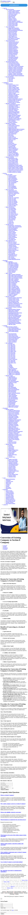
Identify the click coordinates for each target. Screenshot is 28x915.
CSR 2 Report (11, 183)
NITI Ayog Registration (13, 181)
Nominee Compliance (12, 122)
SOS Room (8, 487)
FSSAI (7, 332)
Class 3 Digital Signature (13, 327)
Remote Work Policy (12, 454)
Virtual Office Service (12, 37)
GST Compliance (12, 210)
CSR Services (11, 184)
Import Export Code (12, 32)
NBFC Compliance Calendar (14, 290)
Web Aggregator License (13, 301)
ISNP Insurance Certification (14, 305)
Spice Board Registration (13, 381)
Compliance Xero (9, 481)
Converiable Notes (12, 239)
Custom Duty (11, 222)
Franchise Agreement (12, 415)
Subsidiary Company (12, 19)
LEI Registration (11, 403)
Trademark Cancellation (13, 52)
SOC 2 (9, 363)
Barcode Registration (12, 388)
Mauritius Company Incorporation (15, 74)
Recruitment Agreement (13, 437)
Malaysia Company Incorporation (15, 71)
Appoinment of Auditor (13, 105)
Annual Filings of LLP (13, 108)
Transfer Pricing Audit (12, 204)
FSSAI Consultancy (12, 341)
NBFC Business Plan (12, 282)
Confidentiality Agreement (13, 420)
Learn (4, 477)
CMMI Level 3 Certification (14, 373)
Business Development (13, 39)
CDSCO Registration (12, 395)
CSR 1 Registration (12, 182)
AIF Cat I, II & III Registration (14, 316)
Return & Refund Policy (13, 450)
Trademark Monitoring (13, 53)
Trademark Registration (13, 43)
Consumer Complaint (12, 462)
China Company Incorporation (14, 72)
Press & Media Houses (10, 501)
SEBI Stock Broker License (14, 317)
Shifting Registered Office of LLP (15, 130)
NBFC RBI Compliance (13, 280)
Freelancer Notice (12, 467)
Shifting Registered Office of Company (16, 129)
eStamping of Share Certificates (14, 118)
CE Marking (10, 367)
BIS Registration (11, 400)
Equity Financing (11, 233)
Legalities (8, 484)
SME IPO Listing (12, 324)
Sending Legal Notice (12, 459)
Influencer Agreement (12, 423)
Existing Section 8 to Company (14, 172)
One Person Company (12, 14)
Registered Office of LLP (13, 101)
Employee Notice (11, 468)
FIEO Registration (12, 380)
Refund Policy (11, 448)
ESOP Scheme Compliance (14, 125)
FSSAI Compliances (12, 340)
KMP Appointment (12, 147)
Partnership (5, 489)
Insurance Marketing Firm (13, 302)
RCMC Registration (12, 379)
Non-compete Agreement (13, 438)
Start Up (5, 8)
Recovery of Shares (12, 243)
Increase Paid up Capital (13, 90)
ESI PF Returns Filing (12, 114)
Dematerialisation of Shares (14, 119)
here (13, 910)
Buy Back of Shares (12, 144)
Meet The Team (10, 891)
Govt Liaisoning (11, 253)
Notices (7, 458)
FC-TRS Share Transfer (13, 267)
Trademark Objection (12, 44)
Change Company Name (13, 84)
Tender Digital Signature (13, 330)
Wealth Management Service (14, 259)
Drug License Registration (13, 389)
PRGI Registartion (12, 391)
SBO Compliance (12, 120)
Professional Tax (11, 219)
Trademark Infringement (13, 47)
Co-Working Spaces (10, 493)
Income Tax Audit (12, 198)
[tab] (14, 795)
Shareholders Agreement (13, 417)
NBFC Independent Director (14, 289)
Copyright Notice (11, 466)
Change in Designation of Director (15, 98)
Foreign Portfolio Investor (13, 320)
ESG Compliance (12, 258)
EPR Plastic (10, 383)
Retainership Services (12, 254)
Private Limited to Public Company (15, 167)
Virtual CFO (8, 483)
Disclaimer (10, 445)
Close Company (11, 77)
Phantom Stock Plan (12, 127)
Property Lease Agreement (13, 439)
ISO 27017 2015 (11, 355)
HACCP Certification (12, 368)
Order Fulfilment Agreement (14, 429)
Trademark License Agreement (14, 419)
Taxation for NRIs (12, 205)
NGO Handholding (12, 187)
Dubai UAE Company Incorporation (15, 66)
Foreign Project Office (13, 25)
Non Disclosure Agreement (14, 411)
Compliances (5, 82)
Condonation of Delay (13, 132)
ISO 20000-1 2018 (12, 351)
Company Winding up (12, 152)
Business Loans (11, 252)
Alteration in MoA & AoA (13, 94)
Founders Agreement (12, 418)
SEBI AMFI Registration (13, 313)
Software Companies (10, 498)
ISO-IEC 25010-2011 (12, 359)
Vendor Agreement (12, 426)
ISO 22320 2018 (11, 353)
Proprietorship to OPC (13, 158)
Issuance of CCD (11, 139)
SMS (2, 787)
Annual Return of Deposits (13, 111)
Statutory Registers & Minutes (14, 115)
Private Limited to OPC (13, 160)
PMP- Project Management (13, 372)
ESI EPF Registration (12, 31)
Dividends (10, 141)
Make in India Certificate (13, 405)
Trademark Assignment (13, 50)
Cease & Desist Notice (13, 465)
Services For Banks (12, 248)
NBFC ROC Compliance (13, 279)
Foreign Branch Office (13, 23)
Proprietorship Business (13, 191)
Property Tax (11, 223)
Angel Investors (11, 231)
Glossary (7, 486)
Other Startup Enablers (10, 503)
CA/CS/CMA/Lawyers (10, 500)
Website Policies (9, 444)
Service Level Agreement (13, 412)
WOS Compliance (12, 270)
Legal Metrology (11, 376)
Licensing (5, 325)
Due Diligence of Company (14, 38)
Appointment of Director (13, 96)
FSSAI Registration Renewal (14, 337)
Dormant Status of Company (14, 102)
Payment (25, 892)
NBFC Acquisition (12, 283)
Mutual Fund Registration (13, 318)
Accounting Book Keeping (13, 244)
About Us (13, 886)
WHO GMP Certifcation (13, 370)
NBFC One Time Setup (13, 286)
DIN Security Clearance (13, 155)
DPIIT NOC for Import (13, 407)
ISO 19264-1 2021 (12, 362)
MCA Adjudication (12, 133)
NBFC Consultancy (12, 284)
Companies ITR (11, 195)
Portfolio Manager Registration (14, 323)
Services (5, 173)
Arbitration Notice (12, 476)
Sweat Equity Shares (12, 126)
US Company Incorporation (14, 64)
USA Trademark (11, 55)
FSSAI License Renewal (13, 338)
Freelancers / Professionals (13, 193)
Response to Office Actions (14, 432)
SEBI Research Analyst (13, 311)
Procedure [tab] (5, 549)
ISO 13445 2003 (11, 360)
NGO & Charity (9, 174)
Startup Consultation (12, 33)
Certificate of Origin (12, 382)
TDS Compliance (12, 218)
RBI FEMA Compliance (13, 264)
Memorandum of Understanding (15, 434)
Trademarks (8, 480)
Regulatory (5, 260)
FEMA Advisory (11, 272)
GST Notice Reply (12, 212)
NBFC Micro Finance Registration (15, 275)
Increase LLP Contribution (13, 91)
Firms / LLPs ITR (12, 194)
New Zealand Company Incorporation (16, 75)
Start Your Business (10, 9)
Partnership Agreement (13, 422)
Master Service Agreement (13, 413)
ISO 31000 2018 (11, 361)
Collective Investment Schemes (14, 319)
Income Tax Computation (13, 197)
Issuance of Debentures (13, 138)
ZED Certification (12, 394)
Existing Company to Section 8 (14, 170)
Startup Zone (8, 482)
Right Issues (10, 134)
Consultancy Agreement (13, 433)
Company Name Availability (14, 10)
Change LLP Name (12, 86)
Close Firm (10, 81)
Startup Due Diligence (13, 230)
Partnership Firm (11, 16)
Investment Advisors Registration (15, 312)
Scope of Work (11, 452)
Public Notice (11, 473)
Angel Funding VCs (12, 36)
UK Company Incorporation (14, 65)
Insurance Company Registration (15, 297)
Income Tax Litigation (12, 202)
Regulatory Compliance (10, 123)
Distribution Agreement (13, 430)
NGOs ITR (10, 196)
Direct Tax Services (10, 189)
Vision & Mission (17, 891)
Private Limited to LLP (13, 162)
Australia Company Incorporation (15, 69)
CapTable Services (9, 224)
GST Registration (12, 208)
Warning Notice (11, 472)
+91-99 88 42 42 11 (15, 5)
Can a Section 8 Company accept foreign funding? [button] (12, 861)
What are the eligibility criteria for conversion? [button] (11, 812)
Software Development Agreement (15, 431)
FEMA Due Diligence (12, 268)
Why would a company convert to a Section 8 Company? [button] (13, 803)
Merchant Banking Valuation (14, 309)
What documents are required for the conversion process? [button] (13, 819)
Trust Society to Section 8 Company (15, 169)
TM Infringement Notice (13, 463)
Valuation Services (12, 245)
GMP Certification (12, 369)
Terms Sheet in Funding (13, 416)
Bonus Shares (11, 143)
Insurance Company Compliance (15, 307)
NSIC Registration (12, 387)
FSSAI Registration (12, 333)
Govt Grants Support (12, 188)
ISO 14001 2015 (11, 345)
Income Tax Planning (12, 201)
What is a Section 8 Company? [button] (7, 795)
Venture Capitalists (12, 232)
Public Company (11, 17)
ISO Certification (9, 343)
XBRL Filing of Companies (14, 116)
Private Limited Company (13, 11)
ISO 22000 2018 (11, 348)
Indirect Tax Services (10, 207)
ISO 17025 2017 (11, 354)
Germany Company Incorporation (15, 73)
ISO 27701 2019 (11, 357)
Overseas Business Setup (13, 62)
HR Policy (10, 455)
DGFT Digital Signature (13, 331)
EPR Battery (11, 386)
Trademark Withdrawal (13, 51)
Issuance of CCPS (12, 137)
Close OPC (10, 79)
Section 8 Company (12, 175)
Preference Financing (12, 234)
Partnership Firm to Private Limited (15, 166)
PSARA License (11, 404)
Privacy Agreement (12, 443)
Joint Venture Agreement (13, 425)
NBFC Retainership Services (14, 291)
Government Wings (10, 496)
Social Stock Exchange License (14, 315)
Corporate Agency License (13, 300)
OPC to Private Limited (13, 159)
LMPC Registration (12, 396)
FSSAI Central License (13, 336)
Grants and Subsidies (12, 237)
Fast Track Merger (12, 151)
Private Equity (11, 136)
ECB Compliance (12, 145)
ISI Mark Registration (12, 401)
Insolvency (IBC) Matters (13, 154)
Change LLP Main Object (13, 88)
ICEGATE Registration (13, 398)
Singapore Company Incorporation (15, 67)
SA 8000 (10, 365)
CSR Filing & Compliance (13, 117)
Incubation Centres (9, 495)
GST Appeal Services (12, 215)
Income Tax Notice (12, 200)
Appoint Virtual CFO (12, 34)
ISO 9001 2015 (11, 344)
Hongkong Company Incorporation (15, 68)
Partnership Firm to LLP (13, 164)
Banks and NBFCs (10, 494)
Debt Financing (11, 238)
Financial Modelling (12, 229)
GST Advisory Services (13, 214)
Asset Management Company (14, 322)
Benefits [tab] (5, 546)
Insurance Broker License (13, 298)
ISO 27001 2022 (11, 350)
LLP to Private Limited (13, 161)
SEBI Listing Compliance (13, 310)
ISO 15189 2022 (11, 358)
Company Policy (11, 456)
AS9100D (10, 366)
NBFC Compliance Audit (13, 287)
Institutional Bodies (10, 497)
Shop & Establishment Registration (15, 30)
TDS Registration (12, 216)
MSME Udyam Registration (14, 29)
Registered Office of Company (14, 100)
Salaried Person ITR (12, 190)
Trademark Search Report (13, 41)
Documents (5, 408)
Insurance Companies (10, 296)
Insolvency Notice (12, 475)
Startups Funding (11, 251)
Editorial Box (8, 488)
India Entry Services (12, 241)
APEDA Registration (12, 377)
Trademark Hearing (12, 45)
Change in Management (13, 148)
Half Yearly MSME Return (13, 112)
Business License (9, 375)
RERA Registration (12, 390)
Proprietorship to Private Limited (15, 165)
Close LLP (10, 80)
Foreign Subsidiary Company (14, 21)
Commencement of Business (14, 104)
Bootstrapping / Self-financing (14, 225)
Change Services (9, 83)
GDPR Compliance (12, 451)
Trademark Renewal (12, 48)
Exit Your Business (10, 76)
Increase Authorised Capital (14, 89)
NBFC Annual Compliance (14, 288)
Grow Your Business (10, 26)
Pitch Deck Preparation (13, 227)
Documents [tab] (5, 547)
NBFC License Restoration (14, 281)
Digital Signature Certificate (11, 326)
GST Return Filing (12, 209)
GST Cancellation (12, 211)
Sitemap (17, 894)
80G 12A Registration (12, 179)
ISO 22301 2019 (11, 352)
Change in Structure (10, 157)
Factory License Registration (14, 393)
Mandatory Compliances (11, 103)
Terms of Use (11, 447)
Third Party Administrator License (15, 303)
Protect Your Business (10, 40)
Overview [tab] (5, 545)
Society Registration (12, 177)
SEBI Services (9, 308)
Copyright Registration (13, 58)
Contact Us (5, 504)
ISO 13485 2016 (11, 346)
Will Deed (10, 440)
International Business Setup (12, 61)
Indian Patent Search (12, 59)
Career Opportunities (8, 892)
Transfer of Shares (12, 93)
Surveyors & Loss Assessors (14, 304)
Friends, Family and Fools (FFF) (15, 226)
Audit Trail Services (12, 255)
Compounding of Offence (13, 131)
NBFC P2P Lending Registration (15, 276)
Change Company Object (13, 87)
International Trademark (13, 57)
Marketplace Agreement (13, 427)
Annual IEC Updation (12, 110)
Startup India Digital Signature (14, 329)
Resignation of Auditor (13, 95)
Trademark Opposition (13, 46)
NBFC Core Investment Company (15, 277)
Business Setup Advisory (13, 250)
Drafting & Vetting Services (14, 410)
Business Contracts (10, 409)
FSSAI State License (12, 334)
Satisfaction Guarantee (18, 892)
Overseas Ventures (9, 502)
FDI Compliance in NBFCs (14, 293)
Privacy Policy (11, 446)
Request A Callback (4, 789)
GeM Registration (12, 402)
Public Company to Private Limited (15, 168)
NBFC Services (9, 273)
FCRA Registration (12, 180)
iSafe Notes (10, 140)
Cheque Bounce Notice (13, 461)
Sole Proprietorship (12, 15)
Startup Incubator (11, 236)
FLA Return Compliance (13, 265)
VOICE (7, 787)
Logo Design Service (12, 54)
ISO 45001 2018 (11, 347)
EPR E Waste (11, 384)
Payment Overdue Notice (13, 470)
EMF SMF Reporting (12, 262)
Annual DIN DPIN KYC (13, 109)
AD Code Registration (13, 397)
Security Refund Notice (13, 474)
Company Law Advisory (13, 247)
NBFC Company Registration (14, 274)
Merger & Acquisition (12, 150)
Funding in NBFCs (12, 295)
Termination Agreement (13, 424)
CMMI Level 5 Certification (14, 374)
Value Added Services (10, 240)
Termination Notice (12, 469)
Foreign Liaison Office (13, 24)
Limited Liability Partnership (14, 12)
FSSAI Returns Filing (12, 339)
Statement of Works (12, 441)
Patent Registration (12, 60)
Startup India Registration (13, 27)
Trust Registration (12, 176)
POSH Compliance (12, 124)
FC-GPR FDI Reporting (13, 266)
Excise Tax (10, 220)
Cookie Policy (11, 453)
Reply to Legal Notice (12, 460)
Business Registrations (10, 479)
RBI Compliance (9, 261)
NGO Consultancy (12, 186)
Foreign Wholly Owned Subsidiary (15, 22)
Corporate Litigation (12, 246)
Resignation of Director (13, 97)
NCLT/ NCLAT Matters (13, 153)
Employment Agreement (13, 436)
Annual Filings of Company (14, 107)
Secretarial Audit (11, 146)
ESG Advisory (11, 257)
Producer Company (12, 18)
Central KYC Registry (13, 294)
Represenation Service (13, 269)
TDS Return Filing (12, 217)
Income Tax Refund (12, 203)
